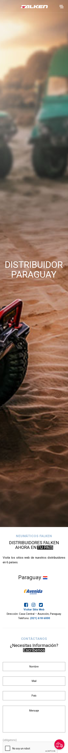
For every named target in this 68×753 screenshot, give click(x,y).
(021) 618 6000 (40, 618)
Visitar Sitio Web (34, 609)
